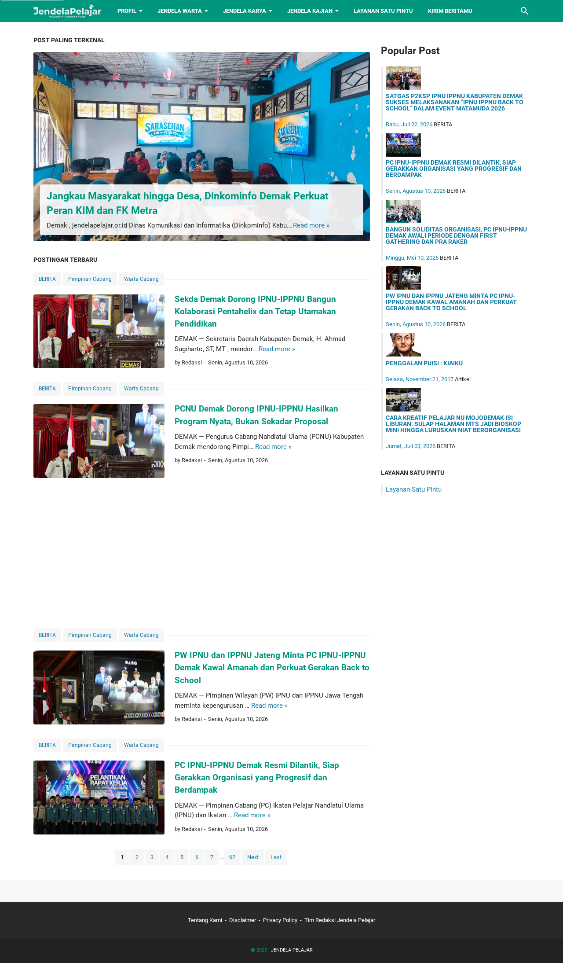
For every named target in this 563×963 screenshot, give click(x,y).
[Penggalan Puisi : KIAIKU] (403, 354)
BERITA (47, 279)
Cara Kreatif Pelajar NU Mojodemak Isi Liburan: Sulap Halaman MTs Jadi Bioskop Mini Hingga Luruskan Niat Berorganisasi (453, 424)
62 (232, 857)
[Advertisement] (201, 552)
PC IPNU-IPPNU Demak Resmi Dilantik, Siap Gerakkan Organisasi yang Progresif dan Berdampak (257, 778)
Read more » (311, 225)
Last (276, 857)
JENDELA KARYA (244, 10)
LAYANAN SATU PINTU (383, 10)
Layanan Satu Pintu (414, 489)
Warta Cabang (141, 279)
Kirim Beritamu (450, 10)
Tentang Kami (205, 920)
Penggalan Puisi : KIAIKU (424, 363)
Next (253, 857)
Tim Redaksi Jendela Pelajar (339, 920)
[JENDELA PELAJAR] (67, 11)
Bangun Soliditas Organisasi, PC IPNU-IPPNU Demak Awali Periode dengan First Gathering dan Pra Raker (456, 235)
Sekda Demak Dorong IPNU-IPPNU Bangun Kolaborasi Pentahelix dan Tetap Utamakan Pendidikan (255, 311)
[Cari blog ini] (524, 11)
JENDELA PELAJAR (292, 950)
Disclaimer (242, 920)
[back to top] (545, 943)
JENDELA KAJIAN (310, 10)
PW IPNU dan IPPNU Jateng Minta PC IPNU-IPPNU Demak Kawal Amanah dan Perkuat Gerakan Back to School (272, 668)
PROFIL (126, 10)
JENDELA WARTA (179, 10)
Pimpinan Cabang (90, 279)
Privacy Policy (280, 920)
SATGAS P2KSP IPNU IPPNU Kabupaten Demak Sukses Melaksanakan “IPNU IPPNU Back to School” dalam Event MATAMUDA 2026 (454, 102)
